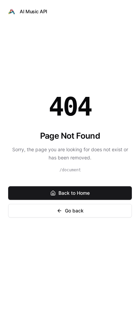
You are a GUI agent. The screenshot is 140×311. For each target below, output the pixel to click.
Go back (74, 210)
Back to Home (74, 193)
